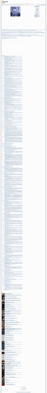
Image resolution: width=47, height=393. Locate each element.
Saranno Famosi (19, 392)
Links (26, 392)
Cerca (24, 392)
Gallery (20, 3)
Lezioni (17, 3)
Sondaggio (28, 392)
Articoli (4, 3)
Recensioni (7, 3)
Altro (30, 3)
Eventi (10, 3)
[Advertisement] (32, 1)
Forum (23, 392)
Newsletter (22, 392)
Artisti (14, 3)
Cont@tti (29, 392)
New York (24, 3)
